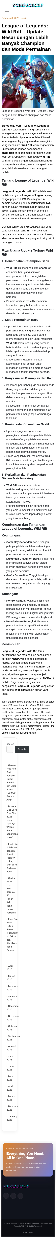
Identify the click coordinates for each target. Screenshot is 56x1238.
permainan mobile (11, 722)
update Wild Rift (16, 729)
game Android (31, 702)
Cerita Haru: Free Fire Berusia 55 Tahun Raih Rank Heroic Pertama (11, 895)
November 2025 (13, 1018)
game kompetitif (21, 705)
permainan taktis (29, 722)
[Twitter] (13, 1196)
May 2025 (9, 1078)
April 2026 (9, 967)
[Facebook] (6, 1196)
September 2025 (13, 1038)
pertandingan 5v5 (11, 726)
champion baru (15, 702)
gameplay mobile (22, 708)
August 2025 (11, 1048)
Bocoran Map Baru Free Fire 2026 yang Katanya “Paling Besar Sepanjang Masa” (12, 822)
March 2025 (10, 1098)
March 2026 (10, 978)
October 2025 (11, 1028)
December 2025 (12, 1008)
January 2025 (11, 1118)
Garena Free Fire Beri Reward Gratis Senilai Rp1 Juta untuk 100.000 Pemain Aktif (11, 782)
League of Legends (41, 712)
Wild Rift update (34, 729)
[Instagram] (20, 1196)
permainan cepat (42, 719)
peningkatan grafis (23, 719)
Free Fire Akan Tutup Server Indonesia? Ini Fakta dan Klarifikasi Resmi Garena (12, 935)
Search (9, 743)
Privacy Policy (28, 1232)
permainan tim (46, 722)
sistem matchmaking (31, 726)
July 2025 (9, 1058)
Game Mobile (37, 705)
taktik (4, 729)
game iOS (7, 705)
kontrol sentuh (23, 712)
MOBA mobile (39, 715)
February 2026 (12, 988)
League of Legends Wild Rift (16, 715)
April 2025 (9, 1088)
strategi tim (48, 726)
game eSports (46, 702)
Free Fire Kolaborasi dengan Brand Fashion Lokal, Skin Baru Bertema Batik (12, 857)
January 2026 (11, 998)
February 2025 (12, 1108)
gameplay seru (40, 708)
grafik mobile (8, 712)
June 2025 (10, 1068)
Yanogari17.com (12, 125)
